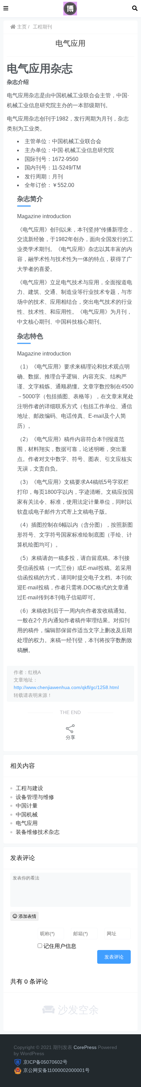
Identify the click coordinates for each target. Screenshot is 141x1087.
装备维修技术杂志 (38, 832)
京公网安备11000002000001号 (56, 1070)
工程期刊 (42, 26)
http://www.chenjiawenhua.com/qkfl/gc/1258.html (66, 687)
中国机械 (27, 814)
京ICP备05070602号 (45, 1062)
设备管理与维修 (35, 797)
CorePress (85, 1047)
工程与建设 (29, 788)
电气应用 (27, 823)
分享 (70, 737)
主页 (21, 26)
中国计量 (27, 806)
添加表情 (26, 916)
